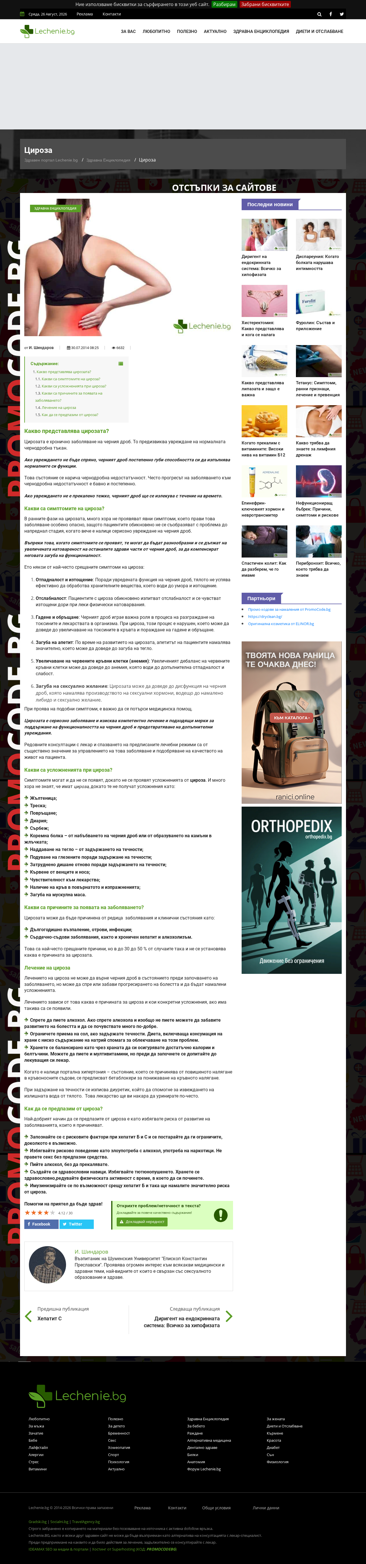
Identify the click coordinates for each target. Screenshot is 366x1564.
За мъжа (36, 1426)
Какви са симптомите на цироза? (71, 378)
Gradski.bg (38, 1521)
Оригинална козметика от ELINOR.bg (281, 623)
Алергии (36, 1454)
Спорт (113, 1454)
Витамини (38, 1469)
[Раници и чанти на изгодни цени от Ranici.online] (292, 722)
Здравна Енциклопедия (108, 160)
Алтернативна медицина (209, 1440)
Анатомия (196, 1461)
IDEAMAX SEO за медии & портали (59, 1549)
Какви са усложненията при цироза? (74, 386)
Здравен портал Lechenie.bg (51, 160)
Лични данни (266, 1507)
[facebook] (330, 14)
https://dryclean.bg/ (265, 616)
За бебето (196, 1426)
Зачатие (36, 1433)
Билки (192, 1454)
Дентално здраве (202, 1447)
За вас (128, 31)
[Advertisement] (183, 86)
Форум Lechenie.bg (204, 1469)
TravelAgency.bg (86, 1521)
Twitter (75, 1224)
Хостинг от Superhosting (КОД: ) (134, 1549)
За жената (276, 1418)
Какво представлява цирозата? (64, 371)
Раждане (195, 1433)
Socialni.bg (59, 1521)
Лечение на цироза (59, 407)
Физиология (278, 1461)
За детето (116, 1426)
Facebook (40, 1224)
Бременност (119, 1433)
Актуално (215, 31)
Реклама (85, 14)
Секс (112, 1440)
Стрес (34, 1461)
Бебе (33, 1440)
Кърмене (275, 1433)
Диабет (273, 1447)
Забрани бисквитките (265, 4)
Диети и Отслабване (285, 1426)
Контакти (112, 14)
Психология (118, 1461)
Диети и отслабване (319, 31)
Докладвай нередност (144, 1221)
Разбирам (224, 4)
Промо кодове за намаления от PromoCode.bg (289, 609)
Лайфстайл (38, 1447)
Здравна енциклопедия (261, 31)
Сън (270, 1454)
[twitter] (341, 14)
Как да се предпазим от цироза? (70, 414)
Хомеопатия (119, 1447)
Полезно (187, 31)
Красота (274, 1440)
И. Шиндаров (41, 347)
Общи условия (216, 1507)
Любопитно (156, 31)
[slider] (40, 1212)
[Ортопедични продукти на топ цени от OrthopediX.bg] (292, 890)
